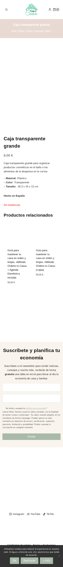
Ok (14, 560)
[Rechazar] (59, 556)
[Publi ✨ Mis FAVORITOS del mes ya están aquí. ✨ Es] (15, 457)
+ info (46, 560)
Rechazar (29, 560)
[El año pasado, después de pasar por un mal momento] (47, 495)
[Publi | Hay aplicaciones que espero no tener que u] (47, 457)
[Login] (49, 9)
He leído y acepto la (26, 408)
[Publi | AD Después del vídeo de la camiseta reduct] (47, 476)
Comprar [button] (42, 284)
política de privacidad (36, 408)
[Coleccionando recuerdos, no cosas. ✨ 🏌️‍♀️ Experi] (15, 495)
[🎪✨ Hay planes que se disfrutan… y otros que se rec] (15, 476)
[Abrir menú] (6, 9)
